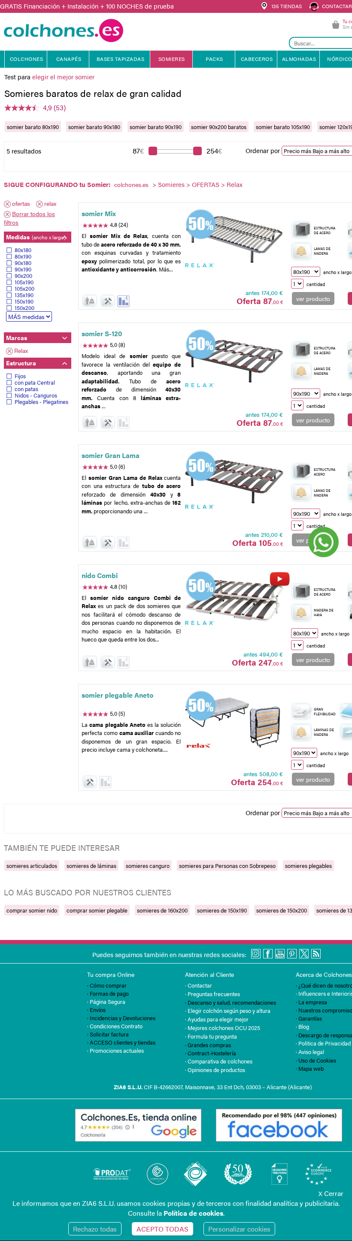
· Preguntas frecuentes (212, 994)
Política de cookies (193, 1213)
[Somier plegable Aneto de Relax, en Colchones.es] (234, 721)
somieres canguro (148, 865)
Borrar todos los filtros (29, 217)
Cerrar (331, 1193)
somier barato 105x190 (283, 127)
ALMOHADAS (299, 59)
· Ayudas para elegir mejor (217, 1019)
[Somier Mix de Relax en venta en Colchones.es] (234, 240)
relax (50, 203)
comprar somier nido (31, 910)
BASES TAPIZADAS (121, 59)
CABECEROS (257, 59)
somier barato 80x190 (33, 127)
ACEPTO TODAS (162, 1229)
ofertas (21, 203)
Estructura (21, 362)
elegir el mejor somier (63, 76)
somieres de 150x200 (281, 910)
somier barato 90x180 (94, 127)
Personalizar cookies (239, 1229)
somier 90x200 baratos (218, 127)
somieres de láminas (91, 865)
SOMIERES (171, 59)
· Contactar (198, 985)
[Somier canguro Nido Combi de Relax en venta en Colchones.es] (234, 602)
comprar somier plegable (97, 910)
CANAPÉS (69, 59)
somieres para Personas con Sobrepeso (227, 865)
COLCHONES (26, 59)
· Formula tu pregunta (211, 1036)
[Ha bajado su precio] (123, 301)
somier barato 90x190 (156, 127)
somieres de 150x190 (222, 910)
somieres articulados (31, 865)
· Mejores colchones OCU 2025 (222, 1028)
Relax (21, 350)
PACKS (214, 59)
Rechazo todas (95, 1229)
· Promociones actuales (115, 1050)
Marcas (16, 337)
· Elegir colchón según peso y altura (227, 1010)
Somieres (171, 184)
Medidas (36, 236)
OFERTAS (205, 184)
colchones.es (131, 184)
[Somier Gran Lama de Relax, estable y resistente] (234, 482)
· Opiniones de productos (215, 1070)
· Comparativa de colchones (218, 1061)
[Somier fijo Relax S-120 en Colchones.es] (234, 360)
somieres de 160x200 (162, 910)
